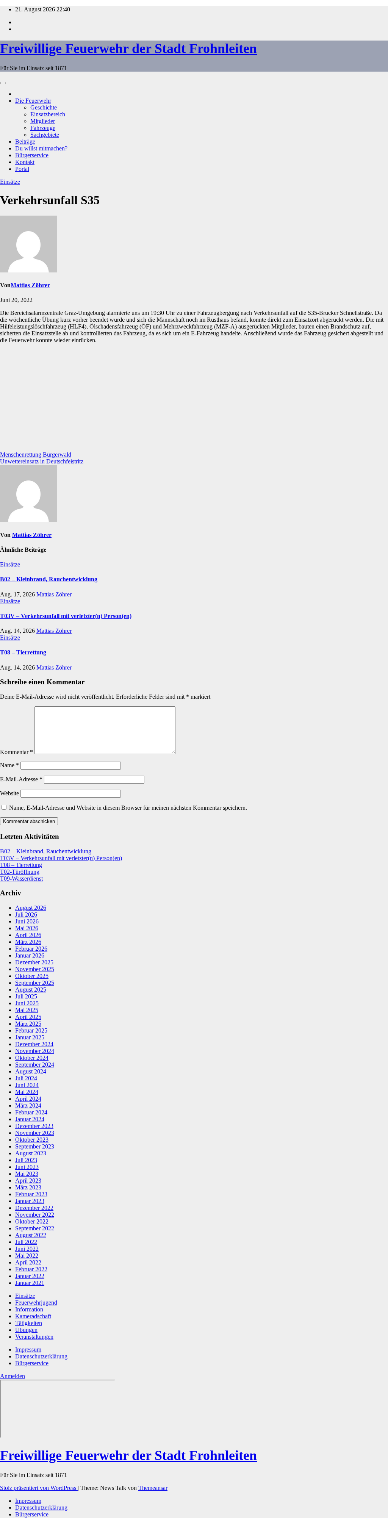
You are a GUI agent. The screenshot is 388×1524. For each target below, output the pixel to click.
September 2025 (34, 982)
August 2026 (30, 907)
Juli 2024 (26, 1078)
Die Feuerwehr (33, 100)
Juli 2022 (26, 1242)
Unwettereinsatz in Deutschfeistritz (41, 461)
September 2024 (34, 1064)
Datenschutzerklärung (41, 1356)
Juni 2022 (27, 1248)
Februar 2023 (31, 1194)
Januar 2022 (29, 1276)
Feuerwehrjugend (36, 1302)
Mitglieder (42, 121)
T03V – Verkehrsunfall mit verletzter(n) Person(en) (65, 616)
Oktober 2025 (31, 976)
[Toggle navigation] (3, 83)
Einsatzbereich (47, 114)
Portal (22, 169)
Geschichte (43, 107)
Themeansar (152, 1488)
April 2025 (28, 1017)
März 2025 (28, 1023)
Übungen (26, 1330)
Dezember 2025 (34, 962)
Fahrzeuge (42, 128)
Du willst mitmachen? (41, 148)
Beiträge (25, 141)
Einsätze (10, 181)
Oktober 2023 (31, 1139)
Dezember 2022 (34, 1208)
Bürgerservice (31, 155)
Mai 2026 (26, 928)
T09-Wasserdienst (21, 878)
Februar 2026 (31, 948)
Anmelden (12, 1376)
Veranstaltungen (34, 1336)
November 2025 (34, 969)
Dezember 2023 (34, 1126)
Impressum (28, 1349)
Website (9, 793)
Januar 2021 (29, 1283)
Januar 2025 (29, 1037)
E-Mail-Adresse (21, 779)
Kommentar (16, 752)
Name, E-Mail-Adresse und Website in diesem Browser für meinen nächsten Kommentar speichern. (128, 807)
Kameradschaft (33, 1316)
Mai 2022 (26, 1255)
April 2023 (28, 1180)
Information (29, 1309)
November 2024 (34, 1051)
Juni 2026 (27, 921)
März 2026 (28, 942)
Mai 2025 (26, 1010)
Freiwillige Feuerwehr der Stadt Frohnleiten (128, 48)
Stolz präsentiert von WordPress (39, 1488)
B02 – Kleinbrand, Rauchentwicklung (48, 579)
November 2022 (34, 1214)
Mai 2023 (26, 1173)
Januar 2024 (29, 1119)
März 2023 (28, 1187)
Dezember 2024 (34, 1044)
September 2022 (34, 1228)
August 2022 (30, 1235)
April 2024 (28, 1098)
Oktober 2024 (31, 1058)
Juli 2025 (26, 996)
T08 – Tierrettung (23, 652)
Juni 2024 (27, 1085)
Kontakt (24, 162)
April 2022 (28, 1262)
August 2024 (30, 1071)
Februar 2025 (31, 1030)
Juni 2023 (27, 1167)
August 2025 (30, 989)
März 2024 (28, 1105)
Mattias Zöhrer (30, 285)
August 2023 (30, 1153)
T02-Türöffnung (19, 871)
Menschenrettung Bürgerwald (35, 454)
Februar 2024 (31, 1112)
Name (9, 765)
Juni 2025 (27, 1003)
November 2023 (34, 1133)
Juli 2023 (26, 1160)
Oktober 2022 (31, 1221)
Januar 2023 (29, 1201)
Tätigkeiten (28, 1323)
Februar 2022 (31, 1269)
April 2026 (28, 935)
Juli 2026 (26, 914)
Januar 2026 (29, 955)
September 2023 (34, 1146)
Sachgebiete (44, 134)
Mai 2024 (26, 1092)
